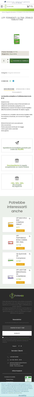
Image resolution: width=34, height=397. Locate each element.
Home (3, 12)
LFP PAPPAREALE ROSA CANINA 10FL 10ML (21, 239)
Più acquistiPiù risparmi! (17, 184)
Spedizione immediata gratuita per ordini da (17, 148)
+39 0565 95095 (14, 357)
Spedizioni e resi (23, 89)
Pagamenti (17, 92)
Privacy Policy (9, 379)
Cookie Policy (11, 393)
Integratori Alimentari (11, 12)
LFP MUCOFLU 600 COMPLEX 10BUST (21, 221)
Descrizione (9, 89)
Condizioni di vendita (9, 377)
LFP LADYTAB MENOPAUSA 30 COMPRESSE (21, 273)
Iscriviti (17, 333)
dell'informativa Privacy (23, 339)
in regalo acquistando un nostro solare (17, 166)
